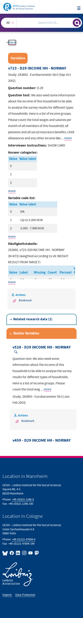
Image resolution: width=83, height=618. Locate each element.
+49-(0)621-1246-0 (23, 499)
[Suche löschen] (69, 22)
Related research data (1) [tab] (32, 319)
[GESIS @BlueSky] (5, 553)
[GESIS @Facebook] (12, 553)
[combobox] (41, 23)
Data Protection (25, 595)
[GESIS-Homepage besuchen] (19, 6)
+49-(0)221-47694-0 (23, 539)
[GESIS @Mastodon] (36, 553)
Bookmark (25, 300)
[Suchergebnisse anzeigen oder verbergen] (77, 23)
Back (12, 42)
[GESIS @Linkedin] (18, 553)
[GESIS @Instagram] (24, 553)
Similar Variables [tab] (26, 333)
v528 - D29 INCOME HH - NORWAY (41, 347)
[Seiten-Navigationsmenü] (79, 8)
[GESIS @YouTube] (31, 553)
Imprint (7, 595)
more (68, 138)
